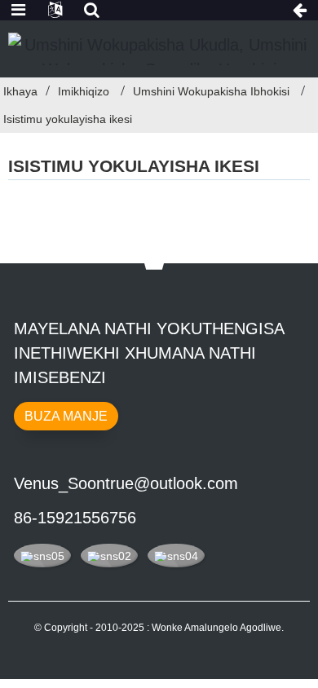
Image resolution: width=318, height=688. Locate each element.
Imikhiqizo (83, 91)
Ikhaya (20, 91)
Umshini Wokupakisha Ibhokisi (211, 91)
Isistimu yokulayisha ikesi (67, 119)
